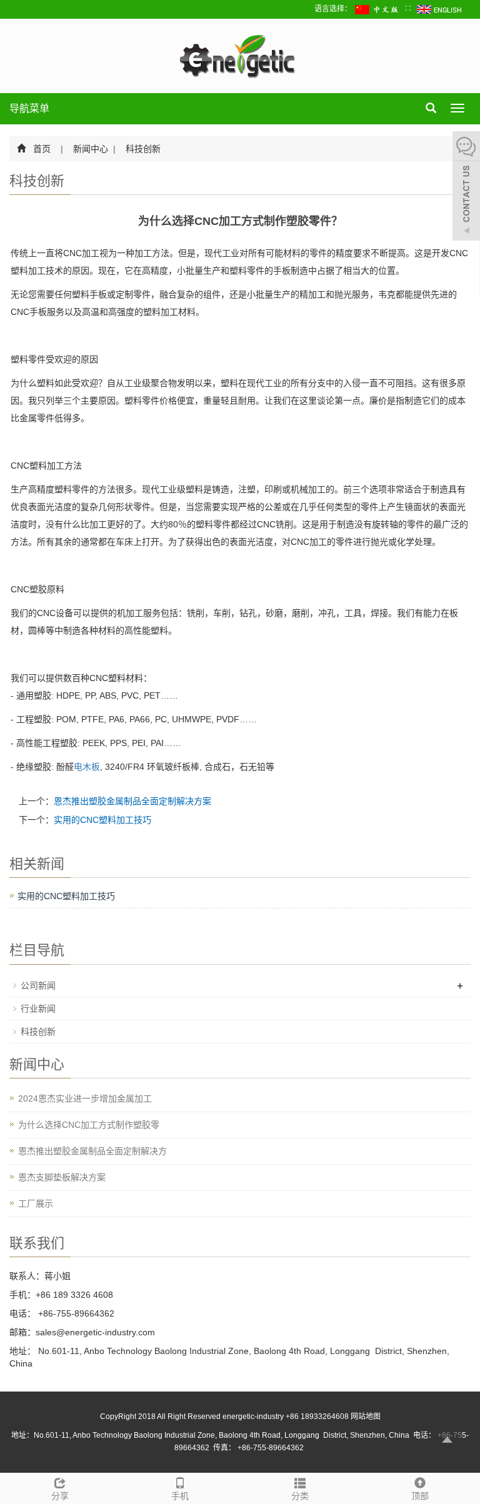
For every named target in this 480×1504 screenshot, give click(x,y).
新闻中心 (91, 149)
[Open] (466, 187)
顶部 (420, 1496)
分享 (60, 1496)
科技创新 (142, 149)
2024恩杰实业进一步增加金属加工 (85, 1098)
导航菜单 (29, 108)
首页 (42, 149)
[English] (440, 8)
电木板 (87, 767)
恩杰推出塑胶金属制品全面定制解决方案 (132, 801)
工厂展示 (35, 1203)
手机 (180, 1496)
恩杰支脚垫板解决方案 (62, 1177)
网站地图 (366, 1416)
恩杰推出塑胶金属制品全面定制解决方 (92, 1151)
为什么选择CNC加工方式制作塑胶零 (88, 1125)
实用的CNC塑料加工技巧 (102, 820)
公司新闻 (38, 985)
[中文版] (378, 8)
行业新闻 (38, 1008)
